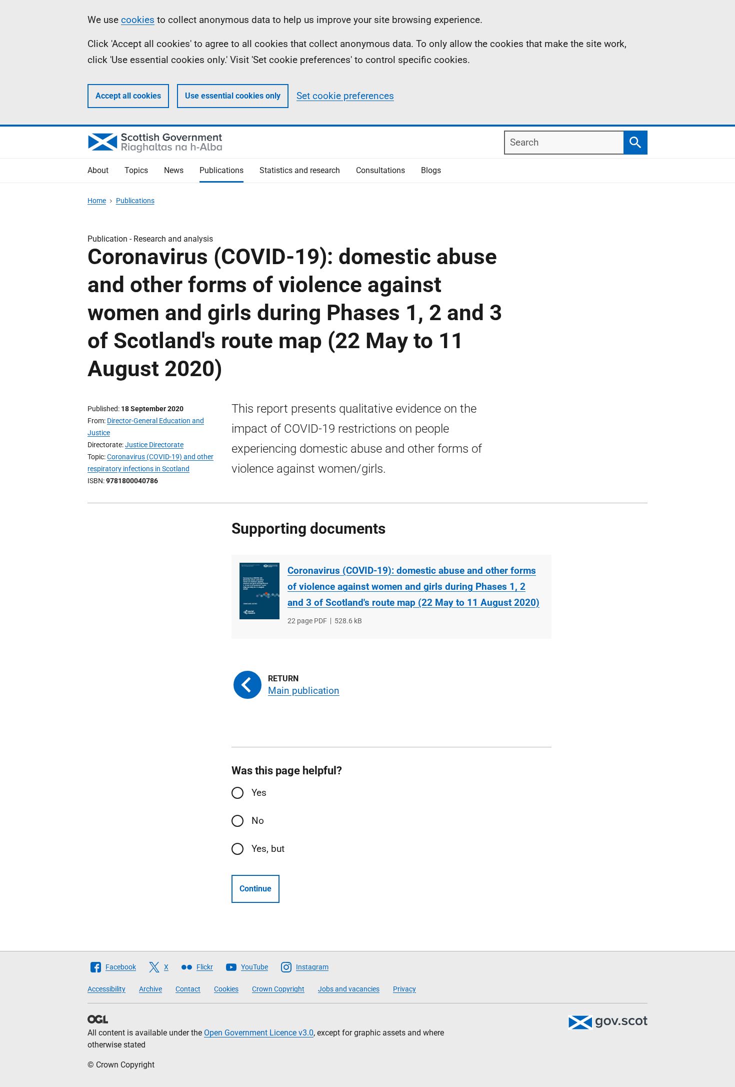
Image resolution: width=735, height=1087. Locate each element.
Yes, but (268, 848)
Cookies (226, 989)
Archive (150, 989)
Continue (256, 888)
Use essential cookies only (232, 96)
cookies (137, 20)
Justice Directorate (154, 445)
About (98, 170)
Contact (188, 989)
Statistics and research (300, 170)
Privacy (404, 989)
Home (97, 201)
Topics (136, 170)
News (174, 170)
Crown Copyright (278, 989)
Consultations (380, 170)
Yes (259, 792)
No (258, 820)
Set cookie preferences (345, 96)
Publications (222, 170)
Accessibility (107, 989)
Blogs (431, 170)
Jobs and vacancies (349, 989)
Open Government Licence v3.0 (259, 1032)
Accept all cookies (128, 96)
